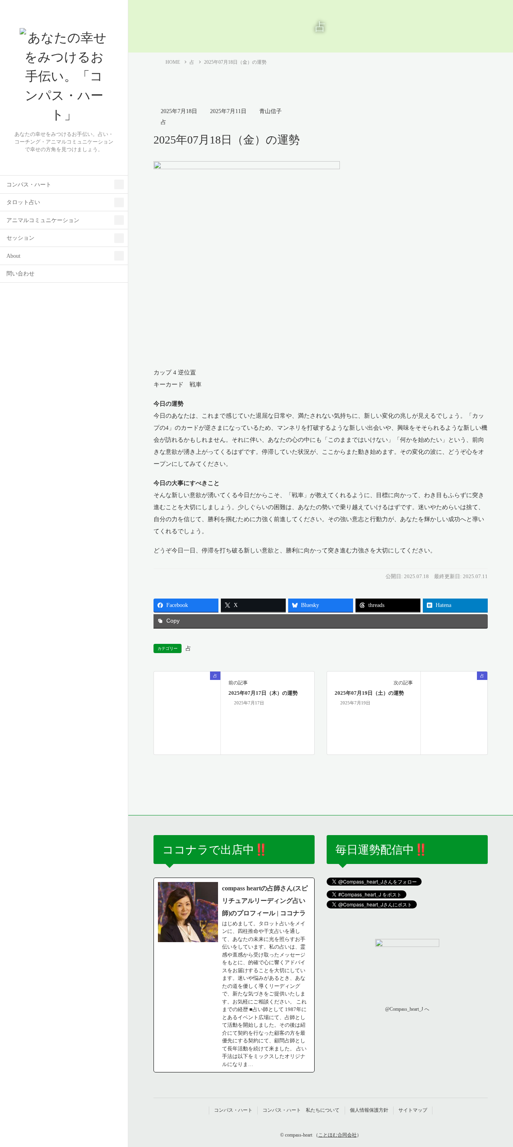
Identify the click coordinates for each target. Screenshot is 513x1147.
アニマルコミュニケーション (42, 220)
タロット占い (23, 202)
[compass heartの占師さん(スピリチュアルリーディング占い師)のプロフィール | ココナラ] (234, 975)
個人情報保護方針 (369, 1110)
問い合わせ (20, 274)
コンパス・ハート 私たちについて (301, 1110)
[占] (187, 707)
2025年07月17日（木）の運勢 (263, 693)
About (13, 256)
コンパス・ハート (28, 185)
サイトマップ (412, 1110)
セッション (20, 238)
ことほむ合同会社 (337, 1135)
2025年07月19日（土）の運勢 (369, 693)
